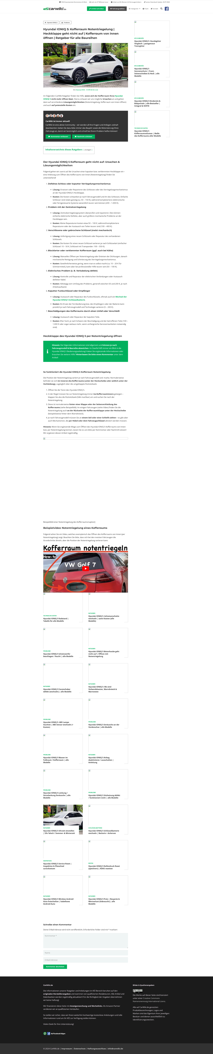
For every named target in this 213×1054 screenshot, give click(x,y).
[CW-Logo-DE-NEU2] (54, 8)
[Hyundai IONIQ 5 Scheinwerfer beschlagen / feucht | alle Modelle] (63, 629)
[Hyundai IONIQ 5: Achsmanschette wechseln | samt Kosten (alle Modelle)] (108, 594)
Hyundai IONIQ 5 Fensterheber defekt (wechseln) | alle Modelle (57, 690)
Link (96, 90)
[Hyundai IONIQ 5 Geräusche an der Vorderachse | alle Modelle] (108, 700)
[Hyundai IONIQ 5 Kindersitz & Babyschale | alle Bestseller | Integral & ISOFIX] (152, 82)
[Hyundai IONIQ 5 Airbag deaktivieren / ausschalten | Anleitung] (108, 735)
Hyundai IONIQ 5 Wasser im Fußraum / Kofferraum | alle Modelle (56, 760)
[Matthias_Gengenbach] (47, 115)
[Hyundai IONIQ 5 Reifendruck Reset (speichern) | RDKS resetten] (108, 841)
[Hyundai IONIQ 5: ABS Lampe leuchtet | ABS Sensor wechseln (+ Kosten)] (63, 700)
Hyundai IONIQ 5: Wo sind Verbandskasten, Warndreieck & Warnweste (102, 689)
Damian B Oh (80, 90)
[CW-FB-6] (54, 1033)
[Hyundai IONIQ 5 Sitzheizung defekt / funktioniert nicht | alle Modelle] (108, 771)
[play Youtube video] (85, 568)
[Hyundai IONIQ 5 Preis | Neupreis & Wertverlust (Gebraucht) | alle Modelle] (108, 877)
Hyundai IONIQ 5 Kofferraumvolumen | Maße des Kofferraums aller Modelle (147, 133)
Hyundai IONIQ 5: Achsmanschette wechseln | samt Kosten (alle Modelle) (103, 618)
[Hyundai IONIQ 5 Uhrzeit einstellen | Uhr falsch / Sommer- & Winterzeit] (63, 806)
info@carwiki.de (115, 1048)
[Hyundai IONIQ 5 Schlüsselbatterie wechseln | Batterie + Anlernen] (108, 806)
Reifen (90, 863)
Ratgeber (91, 613)
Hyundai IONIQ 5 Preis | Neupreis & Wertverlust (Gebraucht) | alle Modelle (104, 901)
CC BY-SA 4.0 (90, 90)
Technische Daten (50, 616)
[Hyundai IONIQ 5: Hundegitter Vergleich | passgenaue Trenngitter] (152, 22)
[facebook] (167, 9)
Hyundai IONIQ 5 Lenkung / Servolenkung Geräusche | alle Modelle (56, 795)
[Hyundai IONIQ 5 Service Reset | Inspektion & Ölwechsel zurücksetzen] (63, 841)
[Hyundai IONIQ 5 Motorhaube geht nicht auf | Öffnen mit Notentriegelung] (108, 629)
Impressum (66, 1048)
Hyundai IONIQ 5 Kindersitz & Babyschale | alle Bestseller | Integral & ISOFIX (147, 103)
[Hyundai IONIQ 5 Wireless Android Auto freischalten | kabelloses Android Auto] (63, 877)
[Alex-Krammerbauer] (61, 115)
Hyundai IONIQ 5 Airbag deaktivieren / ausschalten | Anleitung (101, 760)
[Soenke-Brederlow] (50, 115)
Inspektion (47, 861)
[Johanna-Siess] (58, 115)
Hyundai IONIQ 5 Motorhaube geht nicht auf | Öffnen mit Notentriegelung (103, 654)
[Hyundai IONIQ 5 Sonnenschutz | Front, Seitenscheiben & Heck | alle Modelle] (152, 52)
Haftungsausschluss (96, 1048)
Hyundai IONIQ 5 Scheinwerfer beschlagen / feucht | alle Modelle (58, 655)
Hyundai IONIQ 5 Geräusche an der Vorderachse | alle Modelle (103, 725)
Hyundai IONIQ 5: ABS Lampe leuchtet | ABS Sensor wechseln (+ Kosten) (58, 724)
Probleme (47, 651)
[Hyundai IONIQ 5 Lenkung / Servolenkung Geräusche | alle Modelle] (63, 771)
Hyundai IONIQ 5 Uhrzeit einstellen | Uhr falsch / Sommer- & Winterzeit (59, 832)
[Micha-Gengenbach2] (54, 115)
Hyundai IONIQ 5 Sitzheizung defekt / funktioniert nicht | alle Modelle (104, 796)
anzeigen (87, 150)
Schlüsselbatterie (95, 828)
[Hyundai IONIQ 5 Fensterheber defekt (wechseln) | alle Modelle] (63, 664)
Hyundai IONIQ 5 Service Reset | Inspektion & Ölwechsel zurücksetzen (57, 866)
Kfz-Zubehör (139, 38)
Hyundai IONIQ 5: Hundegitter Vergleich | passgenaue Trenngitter (147, 43)
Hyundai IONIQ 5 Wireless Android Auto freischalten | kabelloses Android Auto (58, 901)
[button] (161, 8)
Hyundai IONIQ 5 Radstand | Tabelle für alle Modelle (56, 619)
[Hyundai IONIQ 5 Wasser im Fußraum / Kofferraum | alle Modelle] (63, 735)
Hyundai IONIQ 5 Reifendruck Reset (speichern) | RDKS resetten (104, 867)
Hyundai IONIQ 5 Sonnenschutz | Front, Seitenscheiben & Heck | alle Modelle (146, 72)
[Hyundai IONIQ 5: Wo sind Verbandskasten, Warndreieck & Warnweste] (108, 664)
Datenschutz (80, 1048)
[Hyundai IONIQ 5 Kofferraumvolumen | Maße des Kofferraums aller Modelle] (152, 112)
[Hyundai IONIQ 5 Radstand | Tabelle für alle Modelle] (63, 594)
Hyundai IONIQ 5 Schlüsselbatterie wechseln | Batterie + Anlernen (103, 832)
